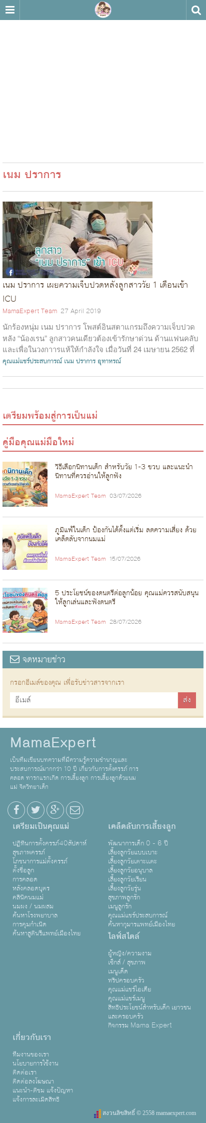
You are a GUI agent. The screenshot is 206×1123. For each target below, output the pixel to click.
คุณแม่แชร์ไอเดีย (129, 989)
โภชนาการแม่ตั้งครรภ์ (40, 861)
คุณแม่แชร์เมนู (126, 998)
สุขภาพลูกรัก (124, 897)
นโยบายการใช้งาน (35, 1063)
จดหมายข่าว (43, 659)
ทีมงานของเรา (30, 1054)
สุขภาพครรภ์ (28, 852)
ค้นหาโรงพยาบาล (35, 915)
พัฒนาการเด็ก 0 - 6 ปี (138, 843)
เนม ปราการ (80, 361)
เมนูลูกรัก (120, 906)
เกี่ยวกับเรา (31, 1037)
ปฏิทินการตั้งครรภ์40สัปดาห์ (49, 843)
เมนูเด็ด (118, 971)
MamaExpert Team (29, 311)
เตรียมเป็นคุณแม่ (40, 826)
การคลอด (25, 879)
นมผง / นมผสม (33, 906)
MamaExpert (103, 10)
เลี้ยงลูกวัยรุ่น (124, 888)
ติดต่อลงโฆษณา (33, 1081)
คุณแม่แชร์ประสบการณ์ (32, 361)
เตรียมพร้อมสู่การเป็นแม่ (50, 415)
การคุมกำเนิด (29, 924)
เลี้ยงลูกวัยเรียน (127, 879)
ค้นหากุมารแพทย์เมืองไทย (141, 924)
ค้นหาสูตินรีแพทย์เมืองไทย (46, 933)
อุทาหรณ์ (109, 361)
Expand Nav (10, 10)
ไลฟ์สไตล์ (124, 936)
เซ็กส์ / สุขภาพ (127, 962)
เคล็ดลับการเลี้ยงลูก (142, 826)
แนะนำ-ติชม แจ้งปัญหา (42, 1090)
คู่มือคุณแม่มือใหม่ (38, 442)
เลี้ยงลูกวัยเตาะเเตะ (132, 861)
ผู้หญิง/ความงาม (130, 953)
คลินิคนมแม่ (28, 897)
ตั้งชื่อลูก (23, 870)
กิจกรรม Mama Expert (140, 1025)
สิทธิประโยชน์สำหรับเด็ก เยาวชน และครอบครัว (149, 1012)
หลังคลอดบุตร (31, 888)
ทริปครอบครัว (126, 980)
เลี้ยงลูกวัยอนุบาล (130, 870)
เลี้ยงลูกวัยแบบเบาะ (133, 852)
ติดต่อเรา (24, 1072)
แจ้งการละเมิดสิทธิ (36, 1099)
